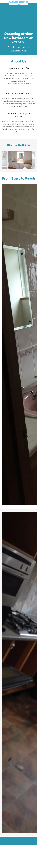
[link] (18, 1)
